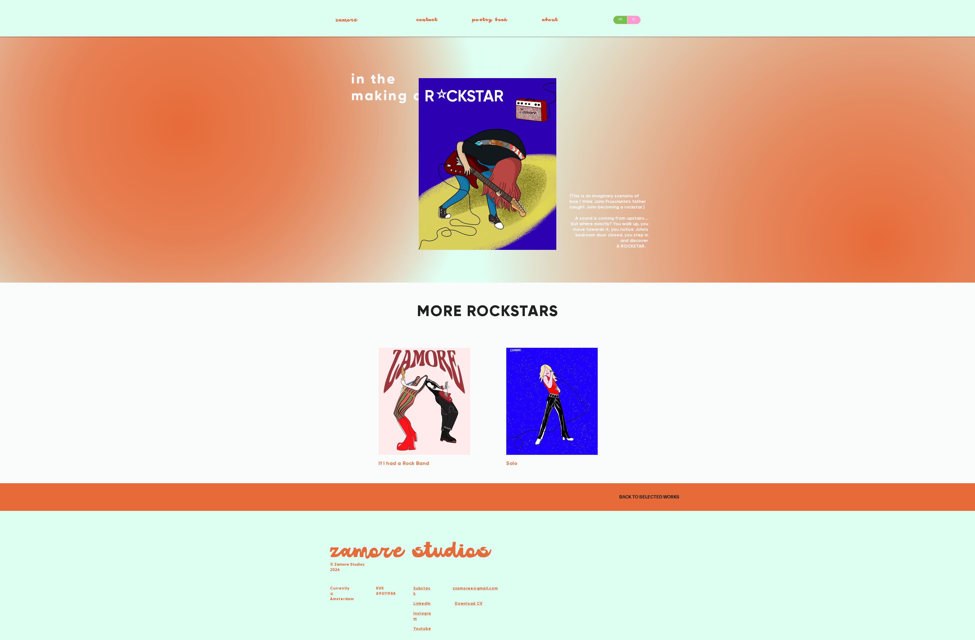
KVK (380, 588)
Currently (340, 588)
